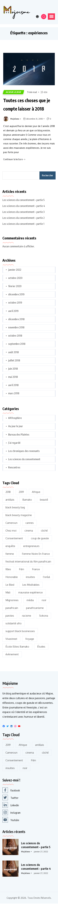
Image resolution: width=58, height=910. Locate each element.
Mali (7, 592)
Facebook (15, 790)
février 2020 (14, 286)
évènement (12, 654)
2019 (21, 492)
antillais (9, 499)
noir (44, 600)
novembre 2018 (16, 327)
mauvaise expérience (30, 592)
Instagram (15, 812)
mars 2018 (13, 393)
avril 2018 (13, 385)
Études (41, 646)
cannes (29, 522)
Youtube (14, 820)
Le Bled (9, 584)
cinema (28, 530)
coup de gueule (40, 538)
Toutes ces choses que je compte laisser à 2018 (26, 104)
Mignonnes (12, 600)
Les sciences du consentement (24, 459)
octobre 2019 (15, 302)
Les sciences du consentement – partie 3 (23, 211)
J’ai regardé (14, 442)
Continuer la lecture (13, 159)
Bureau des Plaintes (18, 434)
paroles (9, 615)
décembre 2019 (16, 294)
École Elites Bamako (17, 646)
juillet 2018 (14, 360)
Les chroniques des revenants (24, 451)
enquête (10, 546)
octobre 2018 (15, 335)
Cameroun (11, 522)
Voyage (29, 638)
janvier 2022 (14, 269)
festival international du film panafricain (28, 561)
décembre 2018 (16, 319)
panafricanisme (35, 608)
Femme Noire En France (36, 553)
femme (9, 553)
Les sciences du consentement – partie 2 (23, 217)
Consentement (14, 538)
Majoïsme (14, 118)
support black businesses (20, 631)
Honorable (11, 577)
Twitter (14, 797)
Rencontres (14, 467)
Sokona (43, 615)
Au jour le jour (13, 92)
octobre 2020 (15, 278)
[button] (51, 16)
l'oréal (46, 577)
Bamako (27, 499)
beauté (44, 499)
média (30, 600)
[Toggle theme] (37, 16)
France (36, 569)
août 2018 (13, 352)
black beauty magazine (18, 515)
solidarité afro (13, 623)
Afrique (36, 492)
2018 (8, 492)
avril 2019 (13, 311)
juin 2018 (13, 368)
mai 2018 (13, 376)
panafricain (11, 608)
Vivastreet (11, 638)
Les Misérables (30, 584)
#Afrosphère (15, 418)
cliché (44, 530)
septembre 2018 (16, 343)
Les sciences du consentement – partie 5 (23, 200)
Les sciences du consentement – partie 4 (23, 206)
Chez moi (10, 530)
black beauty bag (15, 507)
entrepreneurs (31, 546)
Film (21, 569)
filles (8, 569)
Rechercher (47, 175)
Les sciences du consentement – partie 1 (23, 223)
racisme (26, 615)
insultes (30, 577)
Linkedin (14, 805)
